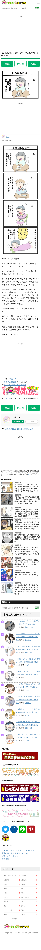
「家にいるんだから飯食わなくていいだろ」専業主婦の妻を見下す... (28, 662)
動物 (5, 914)
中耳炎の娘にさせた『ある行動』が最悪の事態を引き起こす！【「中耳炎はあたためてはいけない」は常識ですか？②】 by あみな (26, 550)
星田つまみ (29, 627)
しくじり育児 (8, 910)
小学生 (23, 906)
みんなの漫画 (10, 429)
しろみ (27, 665)
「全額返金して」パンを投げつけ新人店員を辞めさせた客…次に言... (28, 712)
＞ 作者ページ (18, 421)
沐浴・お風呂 (25, 897)
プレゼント (24, 914)
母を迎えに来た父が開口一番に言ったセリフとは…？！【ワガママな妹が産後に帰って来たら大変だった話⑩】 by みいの (27, 563)
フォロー (7, 398)
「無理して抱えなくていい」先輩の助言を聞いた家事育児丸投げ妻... (28, 674)
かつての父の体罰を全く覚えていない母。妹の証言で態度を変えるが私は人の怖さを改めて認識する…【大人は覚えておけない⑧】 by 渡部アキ (27, 589)
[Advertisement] (20, 32)
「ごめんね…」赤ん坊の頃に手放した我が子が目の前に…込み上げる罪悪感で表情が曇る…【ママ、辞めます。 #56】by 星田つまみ (27, 500)
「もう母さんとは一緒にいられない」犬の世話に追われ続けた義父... (28, 700)
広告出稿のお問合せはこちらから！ (16, 853)
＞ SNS (31, 421)
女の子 (19, 429)
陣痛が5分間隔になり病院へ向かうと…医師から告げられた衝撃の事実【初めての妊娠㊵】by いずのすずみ (27, 538)
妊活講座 (23, 876)
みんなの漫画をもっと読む (15, 385)
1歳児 (5, 893)
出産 (5, 888)
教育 (5, 906)
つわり (23, 884)
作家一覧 (20, 64)
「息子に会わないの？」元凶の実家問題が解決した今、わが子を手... (28, 649)
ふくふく (28, 640)
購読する (7, 602)
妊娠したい (24, 880)
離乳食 (6, 901)
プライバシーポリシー (11, 856)
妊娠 (5, 884)
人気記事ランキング (10, 876)
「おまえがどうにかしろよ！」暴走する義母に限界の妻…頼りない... (28, 687)
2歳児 (22, 893)
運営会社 (5, 859)
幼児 (22, 901)
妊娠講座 (6, 880)
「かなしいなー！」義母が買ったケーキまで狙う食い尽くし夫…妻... (28, 737)
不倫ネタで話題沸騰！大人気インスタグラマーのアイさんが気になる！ (26, 574)
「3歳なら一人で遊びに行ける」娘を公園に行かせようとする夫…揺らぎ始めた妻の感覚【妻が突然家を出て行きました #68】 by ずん (27, 525)
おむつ (6, 897)
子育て (26, 429)
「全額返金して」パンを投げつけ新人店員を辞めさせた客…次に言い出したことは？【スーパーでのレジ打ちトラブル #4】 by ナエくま (27, 487)
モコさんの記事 (10, 382)
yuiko (27, 690)
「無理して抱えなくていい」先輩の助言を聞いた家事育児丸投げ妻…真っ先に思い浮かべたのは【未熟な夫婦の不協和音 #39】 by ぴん (27, 513)
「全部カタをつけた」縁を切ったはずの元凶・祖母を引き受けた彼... (28, 725)
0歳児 (22, 888)
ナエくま (28, 715)
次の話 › (34, 64)
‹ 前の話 (7, 64)
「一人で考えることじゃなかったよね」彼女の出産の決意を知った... (28, 637)
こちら (29, 474)
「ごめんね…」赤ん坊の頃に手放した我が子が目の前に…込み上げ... (28, 624)
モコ (7, 136)
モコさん (13, 379)
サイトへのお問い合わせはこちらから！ (18, 850)
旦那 (22, 910)
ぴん (26, 678)
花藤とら (28, 703)
